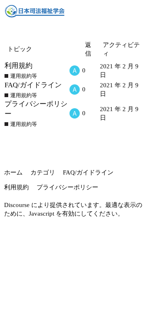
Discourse (17, 205)
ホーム (13, 172)
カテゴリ (42, 172)
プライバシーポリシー (67, 187)
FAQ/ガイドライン (33, 85)
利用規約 (18, 66)
